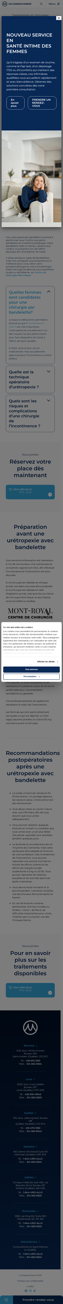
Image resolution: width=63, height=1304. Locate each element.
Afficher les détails (46, 662)
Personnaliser (30, 677)
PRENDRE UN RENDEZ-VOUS (41, 102)
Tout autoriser (31, 669)
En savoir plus (15, 102)
